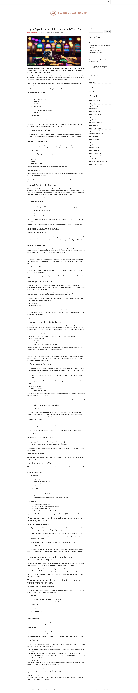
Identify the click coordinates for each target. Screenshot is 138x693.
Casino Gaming (37, 2)
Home (29, 2)
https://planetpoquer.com (95, 120)
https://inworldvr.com (94, 145)
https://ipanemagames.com (96, 114)
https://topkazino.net (94, 150)
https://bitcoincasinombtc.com (97, 156)
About (45, 2)
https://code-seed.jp (94, 147)
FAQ (51, 2)
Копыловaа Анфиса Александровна (49, 32)
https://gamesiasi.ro (94, 117)
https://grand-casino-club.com (96, 158)
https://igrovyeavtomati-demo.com (98, 161)
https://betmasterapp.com (95, 122)
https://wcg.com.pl (93, 108)
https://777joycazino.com (95, 164)
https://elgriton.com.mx (95, 128)
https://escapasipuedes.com (96, 131)
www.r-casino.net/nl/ (94, 169)
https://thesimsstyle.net (95, 111)
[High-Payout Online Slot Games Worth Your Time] (54, 50)
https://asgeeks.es (93, 136)
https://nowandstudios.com (96, 133)
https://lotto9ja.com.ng (95, 153)
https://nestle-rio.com (94, 142)
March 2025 (92, 82)
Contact (68, 2)
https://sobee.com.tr (94, 139)
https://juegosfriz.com (94, 125)
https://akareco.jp (93, 106)
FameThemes (107, 689)
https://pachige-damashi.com (96, 100)
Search (90, 28)
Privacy (56, 2)
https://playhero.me (94, 103)
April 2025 (91, 79)
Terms (62, 2)
